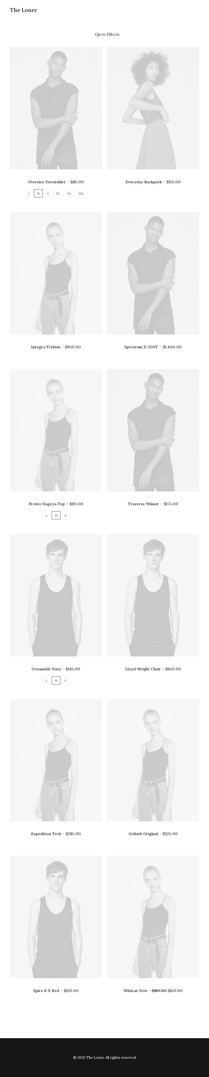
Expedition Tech (56, 833)
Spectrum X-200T (153, 347)
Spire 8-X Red (55, 990)
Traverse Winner (153, 503)
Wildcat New (153, 990)
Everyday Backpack (153, 181)
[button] (56, 108)
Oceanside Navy (56, 669)
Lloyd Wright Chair (153, 669)
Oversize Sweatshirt (56, 181)
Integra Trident (56, 347)
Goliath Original (153, 833)
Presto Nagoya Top (56, 503)
